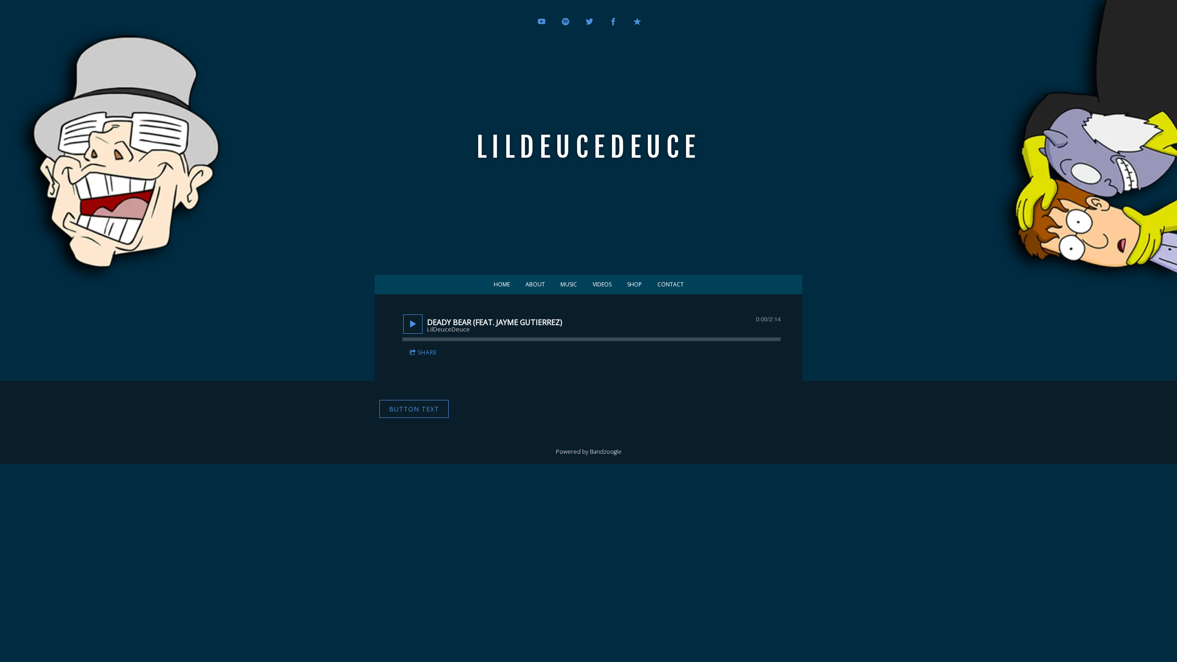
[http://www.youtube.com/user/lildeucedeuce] (541, 21)
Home (502, 284)
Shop (634, 284)
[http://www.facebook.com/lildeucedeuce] (613, 21)
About (535, 284)
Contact (670, 284)
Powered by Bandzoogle (589, 452)
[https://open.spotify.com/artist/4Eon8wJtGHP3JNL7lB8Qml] (565, 21)
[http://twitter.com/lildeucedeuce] (589, 21)
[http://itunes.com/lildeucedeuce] (637, 21)
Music (568, 284)
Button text (414, 409)
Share (427, 352)
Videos (602, 284)
